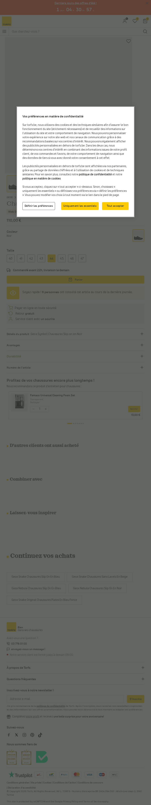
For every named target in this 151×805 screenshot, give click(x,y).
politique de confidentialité (95, 174)
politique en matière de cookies (41, 178)
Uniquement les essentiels (80, 206)
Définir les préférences (39, 206)
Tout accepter (115, 206)
